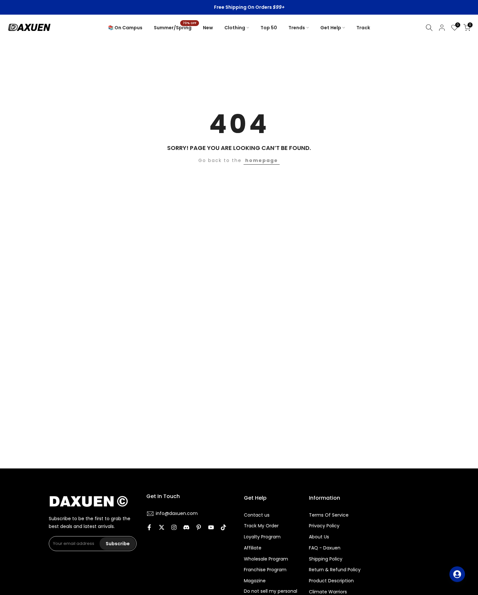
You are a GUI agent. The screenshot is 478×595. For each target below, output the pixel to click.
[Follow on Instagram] (174, 528)
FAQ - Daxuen (324, 548)
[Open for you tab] (457, 574)
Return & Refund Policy (335, 570)
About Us (319, 537)
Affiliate (252, 548)
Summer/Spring (175, 27)
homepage (261, 160)
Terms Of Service (329, 515)
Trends (296, 27)
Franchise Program (265, 570)
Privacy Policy (324, 526)
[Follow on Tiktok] (223, 528)
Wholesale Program (266, 559)
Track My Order (261, 526)
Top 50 (268, 27)
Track (363, 27)
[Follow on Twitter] (162, 528)
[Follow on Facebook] (149, 528)
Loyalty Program (262, 537)
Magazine (255, 581)
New (208, 27)
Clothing (234, 27)
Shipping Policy (325, 559)
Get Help (330, 27)
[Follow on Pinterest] (199, 528)
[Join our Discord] (186, 528)
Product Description (331, 581)
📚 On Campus (125, 27)
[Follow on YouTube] (211, 528)
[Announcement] (239, 7)
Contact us (257, 515)
